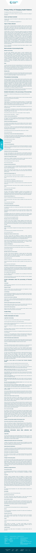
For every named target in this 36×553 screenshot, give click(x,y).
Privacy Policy (17, 550)
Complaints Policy (7, 543)
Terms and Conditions (22, 550)
